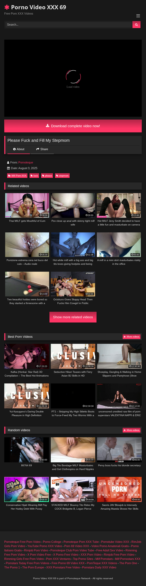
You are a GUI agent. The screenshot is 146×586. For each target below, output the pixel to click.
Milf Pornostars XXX (127, 558)
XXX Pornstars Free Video (63, 567)
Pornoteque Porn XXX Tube (81, 541)
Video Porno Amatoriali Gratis (110, 546)
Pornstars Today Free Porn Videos (27, 563)
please (48, 175)
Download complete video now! (75, 126)
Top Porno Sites (83, 558)
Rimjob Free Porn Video (119, 554)
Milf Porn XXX (19, 175)
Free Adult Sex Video (109, 550)
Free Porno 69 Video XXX (68, 563)
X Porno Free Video (65, 554)
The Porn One (128, 563)
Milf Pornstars (104, 558)
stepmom (64, 175)
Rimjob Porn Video (36, 550)
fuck (35, 175)
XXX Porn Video (91, 554)
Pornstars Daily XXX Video (99, 567)
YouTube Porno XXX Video (44, 546)
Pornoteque (25, 162)
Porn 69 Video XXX (76, 546)
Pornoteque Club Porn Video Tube (72, 550)
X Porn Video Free (39, 554)
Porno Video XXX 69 (38, 7)
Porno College (52, 541)
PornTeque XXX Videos (102, 563)
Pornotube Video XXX (115, 541)
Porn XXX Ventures (58, 558)
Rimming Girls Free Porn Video (24, 558)
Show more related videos (73, 317)
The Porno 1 (12, 567)
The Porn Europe (33, 567)
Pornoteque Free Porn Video (22, 541)
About (20, 149)
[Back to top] (135, 575)
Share (44, 149)
